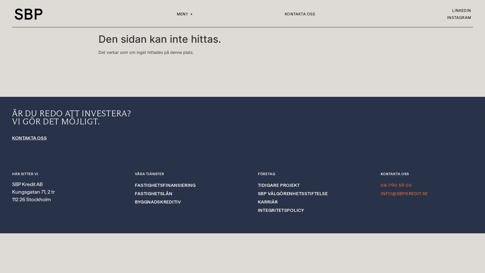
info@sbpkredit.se (404, 193)
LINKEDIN (461, 10)
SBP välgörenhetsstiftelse (293, 193)
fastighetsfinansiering (165, 185)
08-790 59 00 (396, 185)
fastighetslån (153, 193)
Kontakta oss (300, 14)
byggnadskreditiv (158, 201)
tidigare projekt (279, 185)
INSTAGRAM (459, 17)
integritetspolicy (281, 210)
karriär (268, 201)
